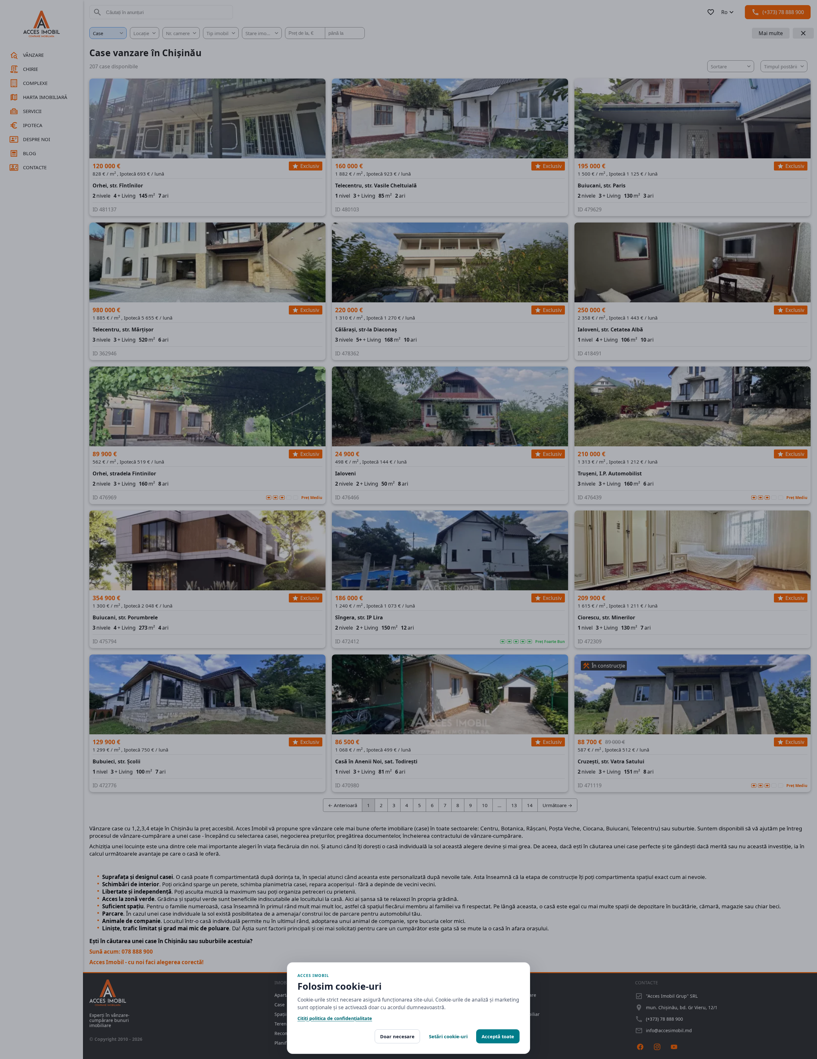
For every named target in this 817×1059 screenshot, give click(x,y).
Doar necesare (397, 1036)
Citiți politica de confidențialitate (334, 1018)
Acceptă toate (498, 1036)
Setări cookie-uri (448, 1036)
